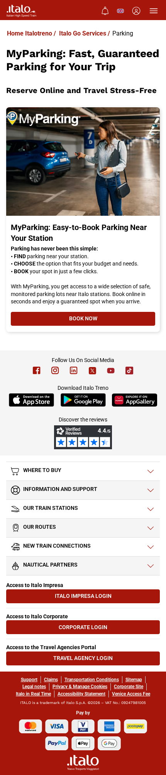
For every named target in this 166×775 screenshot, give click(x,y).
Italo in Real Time (33, 694)
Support (29, 679)
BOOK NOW (112, 320)
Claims (51, 679)
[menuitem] (105, 10)
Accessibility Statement (81, 694)
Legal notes (34, 686)
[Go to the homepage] (21, 10)
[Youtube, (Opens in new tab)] (110, 370)
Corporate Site (128, 686)
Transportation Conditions (91, 679)
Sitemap (133, 679)
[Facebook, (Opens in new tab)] (36, 370)
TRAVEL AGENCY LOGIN (94, 660)
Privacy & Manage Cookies (80, 686)
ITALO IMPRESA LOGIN (95, 597)
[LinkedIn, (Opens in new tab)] (73, 370)
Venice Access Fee (131, 694)
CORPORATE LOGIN (97, 629)
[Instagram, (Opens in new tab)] (55, 370)
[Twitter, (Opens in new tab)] (92, 370)
